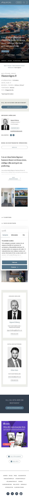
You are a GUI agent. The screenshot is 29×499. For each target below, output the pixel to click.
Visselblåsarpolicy (9, 478)
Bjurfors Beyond (7, 484)
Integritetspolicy (20, 478)
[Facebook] (11, 135)
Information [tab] (14, 235)
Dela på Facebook (15, 456)
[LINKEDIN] (12, 493)
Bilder (10, 60)
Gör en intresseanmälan (14, 107)
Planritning (17, 60)
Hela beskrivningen (13, 178)
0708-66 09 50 (14, 380)
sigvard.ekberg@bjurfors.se (14, 330)
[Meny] (27, 2)
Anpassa (13, 267)
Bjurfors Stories (19, 487)
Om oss (10, 475)
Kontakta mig (15, 128)
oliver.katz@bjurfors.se (14, 377)
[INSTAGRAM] (16, 493)
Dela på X (15, 461)
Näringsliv (24, 484)
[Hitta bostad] (24, 2)
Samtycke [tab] (5, 235)
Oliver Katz (14, 370)
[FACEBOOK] (8, 493)
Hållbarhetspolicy (12, 481)
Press (15, 475)
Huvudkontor (22, 475)
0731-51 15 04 (14, 334)
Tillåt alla (14, 262)
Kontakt (3, 60)
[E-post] (14, 135)
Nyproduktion (9, 487)
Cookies (20, 481)
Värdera (19, 2)
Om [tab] (24, 235)
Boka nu (14, 147)
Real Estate (16, 484)
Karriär (5, 475)
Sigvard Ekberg (14, 322)
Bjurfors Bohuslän (16, 131)
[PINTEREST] (21, 493)
